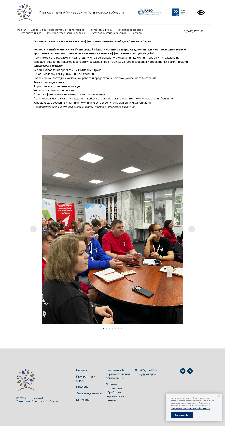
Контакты (136, 33)
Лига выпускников (30, 33)
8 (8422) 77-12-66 (193, 31)
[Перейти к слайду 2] (106, 328)
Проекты (82, 387)
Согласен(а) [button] (182, 415)
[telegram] (190, 372)
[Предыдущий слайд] (33, 229)
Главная (21, 29)
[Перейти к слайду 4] (112, 328)
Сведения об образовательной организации (57, 29)
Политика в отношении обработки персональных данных (116, 392)
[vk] (182, 372)
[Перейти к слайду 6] (118, 328)
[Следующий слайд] (191, 229)
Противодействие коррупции (108, 33)
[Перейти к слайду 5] (115, 328)
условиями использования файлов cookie (190, 408)
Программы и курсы (100, 29)
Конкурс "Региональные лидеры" (65, 33)
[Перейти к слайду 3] (109, 328)
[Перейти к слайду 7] (121, 328)
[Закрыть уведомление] (219, 396)
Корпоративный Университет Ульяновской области (81, 12)
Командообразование (130, 29)
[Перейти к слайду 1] (103, 328)
